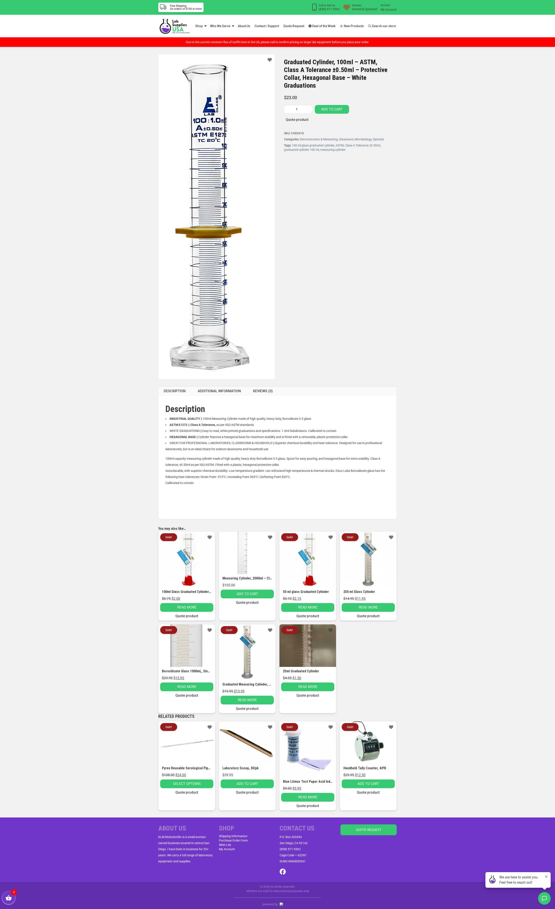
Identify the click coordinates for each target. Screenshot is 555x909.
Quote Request (293, 26)
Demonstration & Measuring (319, 139)
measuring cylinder (333, 149)
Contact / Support (267, 26)
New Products (353, 26)
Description (175, 391)
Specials (378, 139)
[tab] (174, 391)
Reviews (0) (263, 391)
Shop (199, 26)
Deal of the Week (323, 26)
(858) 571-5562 (290, 849)
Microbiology (363, 139)
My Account (389, 9)
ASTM (340, 145)
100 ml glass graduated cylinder (313, 145)
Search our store (383, 26)
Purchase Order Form (233, 840)
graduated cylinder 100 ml (301, 149)
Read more (186, 607)
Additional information (219, 391)
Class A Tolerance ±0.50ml (362, 145)
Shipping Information (233, 836)
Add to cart (332, 109)
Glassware (346, 139)
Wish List (225, 845)
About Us (244, 26)
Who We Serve (220, 26)
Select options (187, 784)
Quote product (297, 120)
